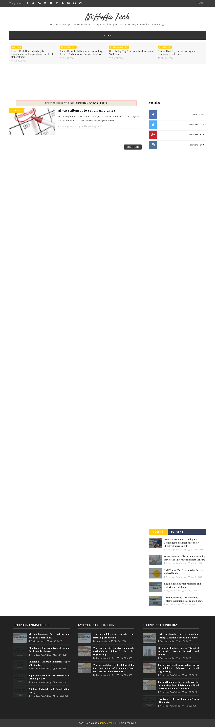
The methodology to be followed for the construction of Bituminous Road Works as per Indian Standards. (113, 668)
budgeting (16, 47)
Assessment (165, 47)
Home (200, 3)
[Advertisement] (107, 80)
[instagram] (74, 3)
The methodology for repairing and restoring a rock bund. (177, 53)
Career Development (119, 47)
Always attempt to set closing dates (86, 110)
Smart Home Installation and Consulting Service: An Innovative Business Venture (81, 53)
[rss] (62, 3)
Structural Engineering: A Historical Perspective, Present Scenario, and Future (178, 651)
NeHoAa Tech (107, 17)
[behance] (68, 3)
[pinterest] (45, 3)
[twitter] (33, 3)
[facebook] (27, 3)
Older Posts (132, 147)
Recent (158, 531)
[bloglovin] (50, 3)
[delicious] (80, 3)
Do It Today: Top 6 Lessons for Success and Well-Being (131, 53)
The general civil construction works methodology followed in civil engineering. (113, 651)
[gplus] (39, 3)
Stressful (16, 110)
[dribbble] (56, 3)
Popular (177, 531)
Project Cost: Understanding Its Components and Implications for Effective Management (33, 54)
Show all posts (98, 102)
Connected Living (68, 47)
